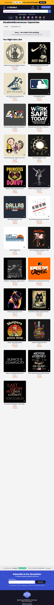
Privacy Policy (24, 585)
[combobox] (25, 11)
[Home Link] (12, 7)
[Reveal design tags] (24, 62)
